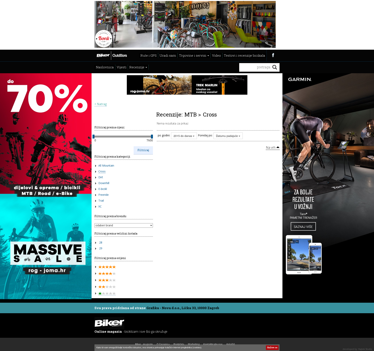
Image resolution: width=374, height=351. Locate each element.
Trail (101, 200)
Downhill (103, 183)
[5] (107, 267)
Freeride (103, 195)
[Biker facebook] (273, 55)
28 (100, 242)
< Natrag (100, 104)
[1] (107, 293)
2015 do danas (183, 136)
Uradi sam (168, 55)
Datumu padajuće (227, 136)
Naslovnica (105, 67)
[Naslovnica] (111, 55)
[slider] (93, 136)
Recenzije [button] (137, 67)
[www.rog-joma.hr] (187, 84)
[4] (107, 273)
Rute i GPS (148, 55)
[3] (107, 280)
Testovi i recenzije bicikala (244, 55)
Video (216, 55)
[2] (107, 287)
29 (100, 248)
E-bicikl (102, 189)
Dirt (100, 177)
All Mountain (106, 165)
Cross (102, 171)
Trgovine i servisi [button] (193, 55)
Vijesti (121, 67)
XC (100, 206)
